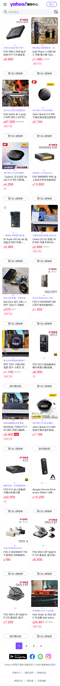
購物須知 (41, 672)
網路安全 (18, 680)
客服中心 (16, 672)
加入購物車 (17, 73)
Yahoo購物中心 (24, 4)
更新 (53, 664)
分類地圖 (41, 680)
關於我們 (29, 672)
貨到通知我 (15, 386)
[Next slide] (26, 30)
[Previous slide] (4, 30)
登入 (51, 4)
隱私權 (30, 680)
